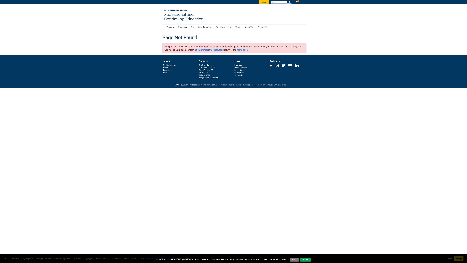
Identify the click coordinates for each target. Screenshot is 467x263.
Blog (237, 27)
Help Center (239, 73)
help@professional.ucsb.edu (208, 50)
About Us (248, 27)
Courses (170, 27)
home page (242, 50)
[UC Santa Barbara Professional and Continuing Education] (182, 15)
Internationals (239, 70)
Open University (240, 68)
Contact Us (262, 27)
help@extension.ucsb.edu (209, 78)
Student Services (223, 27)
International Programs (201, 27)
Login (264, 2)
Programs (182, 27)
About (166, 61)
